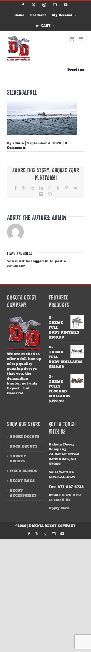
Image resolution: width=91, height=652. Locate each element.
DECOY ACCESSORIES (23, 493)
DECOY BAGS (22, 480)
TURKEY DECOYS (18, 458)
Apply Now (59, 508)
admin (18, 143)
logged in (40, 261)
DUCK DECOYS (23, 446)
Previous (75, 70)
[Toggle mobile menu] (81, 38)
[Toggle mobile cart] (72, 38)
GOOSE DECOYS (24, 436)
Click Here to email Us (65, 497)
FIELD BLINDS (23, 471)
